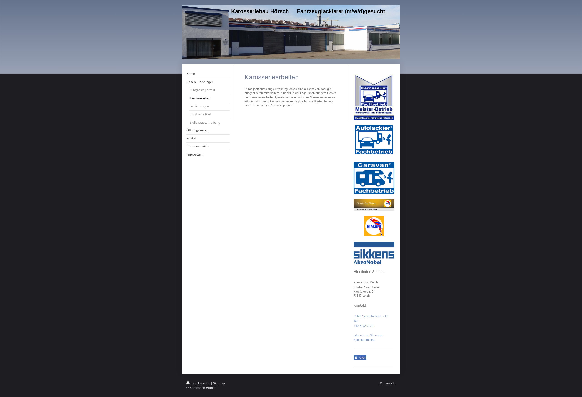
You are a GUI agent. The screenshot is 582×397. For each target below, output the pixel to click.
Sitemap (219, 383)
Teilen (361, 357)
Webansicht (387, 383)
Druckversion (201, 383)
